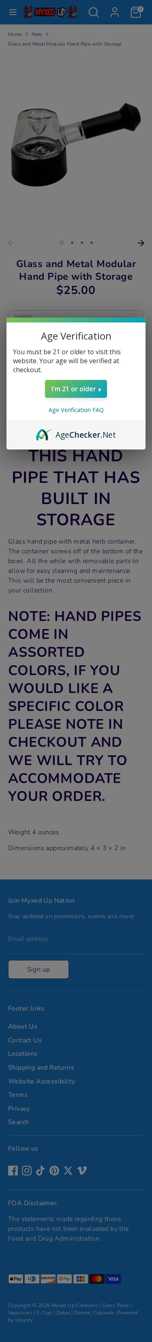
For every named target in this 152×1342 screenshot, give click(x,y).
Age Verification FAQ (76, 410)
